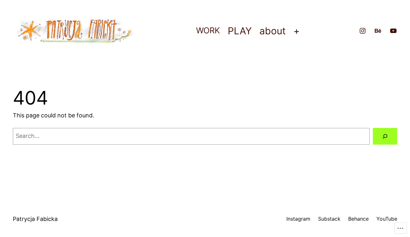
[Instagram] (362, 31)
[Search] (385, 136)
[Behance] (378, 31)
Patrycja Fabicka (35, 219)
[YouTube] (393, 31)
